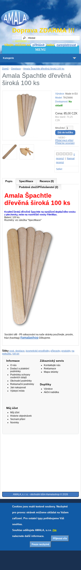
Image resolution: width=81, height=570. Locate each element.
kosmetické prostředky (37, 350)
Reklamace (50, 368)
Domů (5, 68)
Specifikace (26, 181)
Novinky (14, 422)
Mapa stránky (51, 372)
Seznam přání (17, 419)
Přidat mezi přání (64, 140)
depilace (20, 350)
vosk (11, 350)
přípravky (55, 350)
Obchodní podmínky (21, 380)
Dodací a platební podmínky (19, 370)
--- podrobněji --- (21, 41)
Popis (8, 181)
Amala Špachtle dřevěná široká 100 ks (43, 68)
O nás (13, 365)
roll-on (15, 353)
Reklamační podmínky (22, 384)
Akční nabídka (51, 392)
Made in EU (71, 93)
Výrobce (48, 388)
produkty (65, 350)
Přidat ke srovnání (65, 143)
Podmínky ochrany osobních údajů (20, 376)
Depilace (16, 68)
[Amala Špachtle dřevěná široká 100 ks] (26, 136)
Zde (54, 530)
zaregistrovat (66, 45)
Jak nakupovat (18, 387)
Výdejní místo (17, 390)
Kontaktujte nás (52, 365)
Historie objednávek (21, 415)
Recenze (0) (47, 181)
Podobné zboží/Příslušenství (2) (38, 187)
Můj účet (14, 412)
